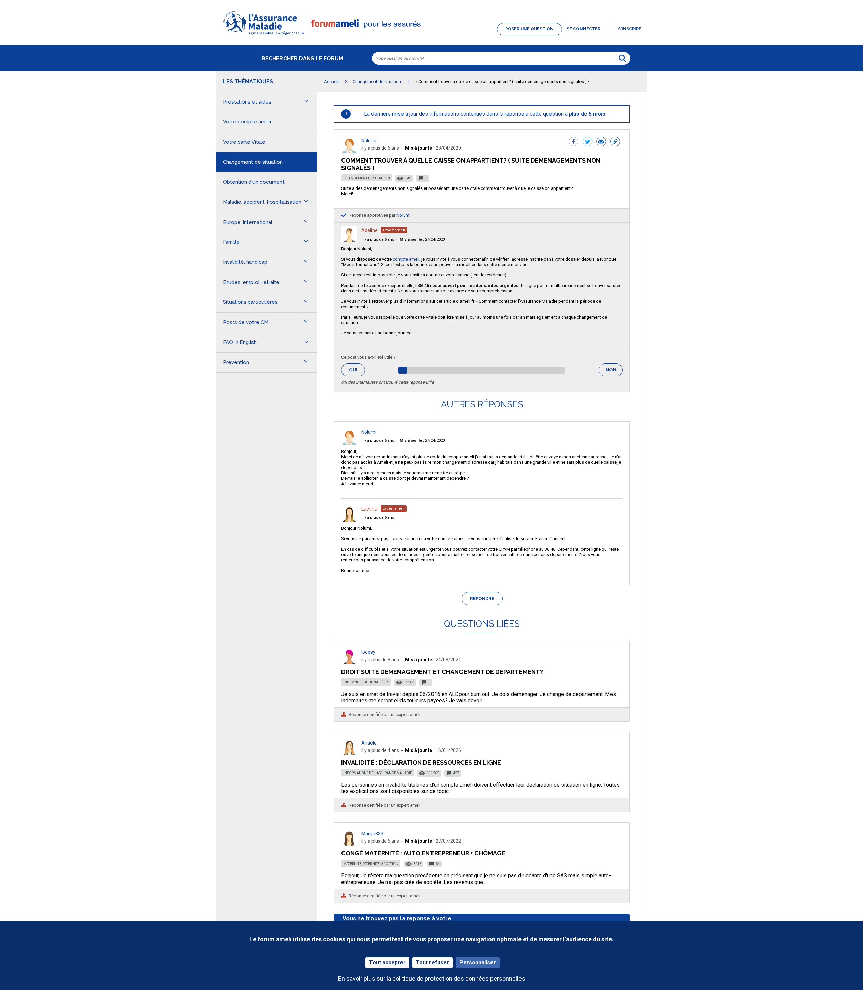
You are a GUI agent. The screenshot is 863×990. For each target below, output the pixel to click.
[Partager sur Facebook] (573, 142)
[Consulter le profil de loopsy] (349, 662)
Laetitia (369, 509)
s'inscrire (630, 29)
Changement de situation (366, 178)
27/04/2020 (422, 239)
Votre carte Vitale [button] (244, 142)
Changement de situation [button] (253, 162)
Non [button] (614, 371)
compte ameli (406, 259)
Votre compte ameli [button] (247, 122)
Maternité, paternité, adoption (370, 864)
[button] (431, 35)
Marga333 (372, 833)
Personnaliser (477, 962)
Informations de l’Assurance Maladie (377, 773)
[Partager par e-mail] (601, 142)
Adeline (369, 230)
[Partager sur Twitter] (587, 142)
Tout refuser (432, 962)
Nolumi (368, 140)
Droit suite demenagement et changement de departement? (442, 671)
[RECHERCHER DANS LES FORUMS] (622, 58)
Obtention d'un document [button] (254, 182)
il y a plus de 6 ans (377, 239)
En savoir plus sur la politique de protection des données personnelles (431, 978)
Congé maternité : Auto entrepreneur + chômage (423, 853)
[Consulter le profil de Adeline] (349, 240)
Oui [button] (357, 369)
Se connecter (583, 29)
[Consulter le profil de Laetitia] (349, 520)
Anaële (369, 743)
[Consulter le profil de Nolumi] (349, 151)
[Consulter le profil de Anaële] (349, 753)
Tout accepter (387, 962)
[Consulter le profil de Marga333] (349, 844)
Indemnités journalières (366, 682)
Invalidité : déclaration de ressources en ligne (421, 762)
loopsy (368, 652)
